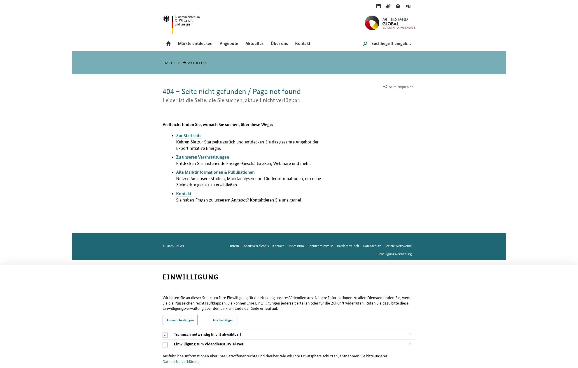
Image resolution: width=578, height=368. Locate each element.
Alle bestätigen (223, 320)
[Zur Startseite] (390, 21)
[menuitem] (397, 86)
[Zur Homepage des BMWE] (186, 23)
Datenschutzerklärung (181, 361)
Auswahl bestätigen (180, 320)
